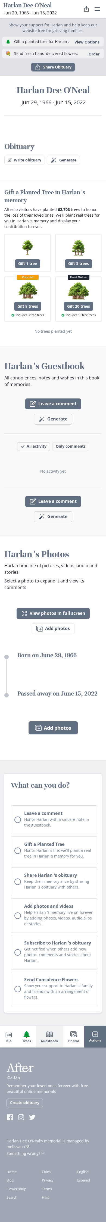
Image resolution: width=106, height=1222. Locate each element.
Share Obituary (57, 67)
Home (12, 1171)
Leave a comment (57, 404)
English (83, 1171)
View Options (86, 42)
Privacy (48, 1180)
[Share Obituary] (86, 9)
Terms (47, 1188)
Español (83, 1180)
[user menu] (97, 9)
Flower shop (16, 1188)
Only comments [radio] (71, 446)
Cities (46, 1171)
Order (94, 54)
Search (12, 1197)
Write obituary (27, 160)
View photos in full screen (57, 613)
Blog (10, 1180)
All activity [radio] (36, 446)
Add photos (57, 628)
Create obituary (24, 1102)
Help (45, 1197)
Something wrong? (23, 1153)
